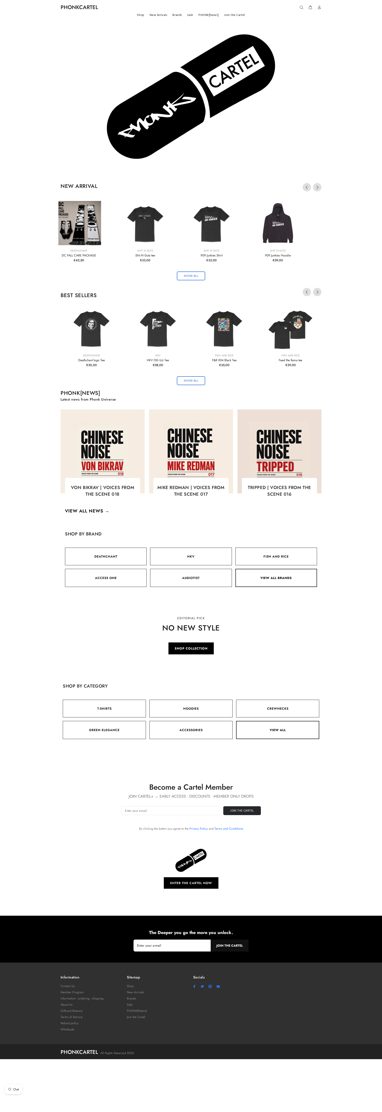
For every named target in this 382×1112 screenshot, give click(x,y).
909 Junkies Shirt (92, 255)
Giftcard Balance (71, 1011)
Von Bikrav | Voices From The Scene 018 (102, 490)
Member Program (72, 992)
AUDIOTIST (191, 578)
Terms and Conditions (228, 828)
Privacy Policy (198, 828)
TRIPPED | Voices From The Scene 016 (279, 490)
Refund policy (69, 1023)
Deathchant (91, 355)
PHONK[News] (137, 1011)
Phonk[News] (80, 393)
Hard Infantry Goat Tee (290, 255)
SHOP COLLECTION (191, 648)
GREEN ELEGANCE (104, 730)
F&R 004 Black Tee (224, 360)
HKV (157, 355)
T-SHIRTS (104, 708)
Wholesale (67, 1029)
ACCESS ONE (106, 578)
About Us (67, 1004)
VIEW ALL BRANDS (276, 578)
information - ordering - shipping (82, 998)
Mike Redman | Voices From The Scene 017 (190, 490)
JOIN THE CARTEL (242, 810)
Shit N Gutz (91, 251)
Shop (130, 986)
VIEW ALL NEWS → (87, 511)
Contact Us (68, 986)
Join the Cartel (136, 1017)
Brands (131, 998)
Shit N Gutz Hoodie (224, 255)
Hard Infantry (290, 251)
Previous (307, 187)
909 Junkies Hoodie (158, 255)
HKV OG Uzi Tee (158, 360)
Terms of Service (71, 1017)
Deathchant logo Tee (91, 360)
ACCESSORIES (191, 730)
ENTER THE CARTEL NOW (191, 883)
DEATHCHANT (105, 556)
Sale (129, 1004)
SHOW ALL (191, 276)
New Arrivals (135, 992)
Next (317, 187)
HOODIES (191, 708)
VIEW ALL (278, 730)
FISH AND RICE (276, 556)
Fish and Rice (224, 355)
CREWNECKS (277, 708)
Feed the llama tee (290, 360)
